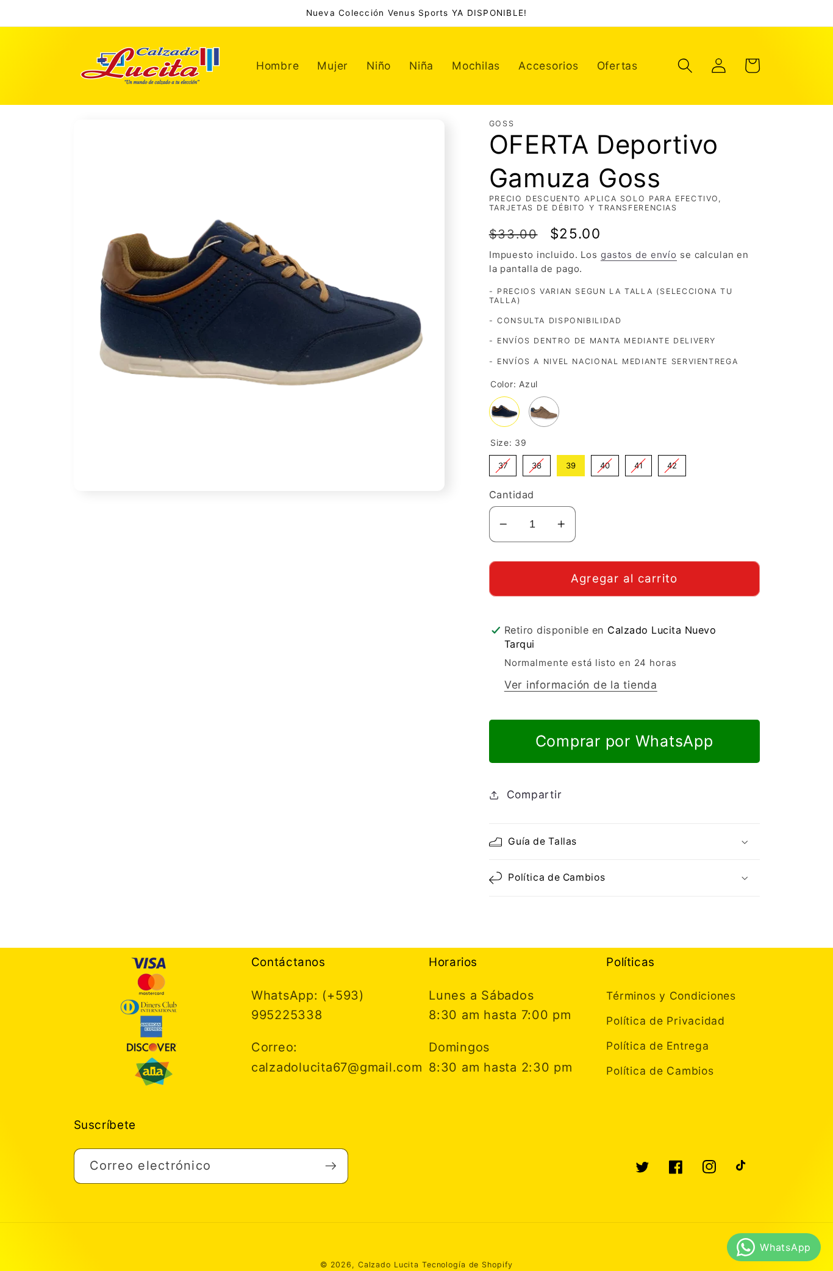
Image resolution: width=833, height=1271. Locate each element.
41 (638, 462)
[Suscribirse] (331, 1166)
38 (536, 462)
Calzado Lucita (388, 1264)
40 (604, 462)
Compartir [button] (534, 794)
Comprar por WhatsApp (624, 741)
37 (503, 462)
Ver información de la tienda (580, 684)
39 (570, 462)
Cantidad (511, 495)
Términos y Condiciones (671, 995)
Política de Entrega (657, 1045)
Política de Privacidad (665, 1020)
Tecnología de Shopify (467, 1264)
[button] (685, 65)
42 (672, 462)
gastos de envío (639, 254)
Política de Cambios (659, 1070)
